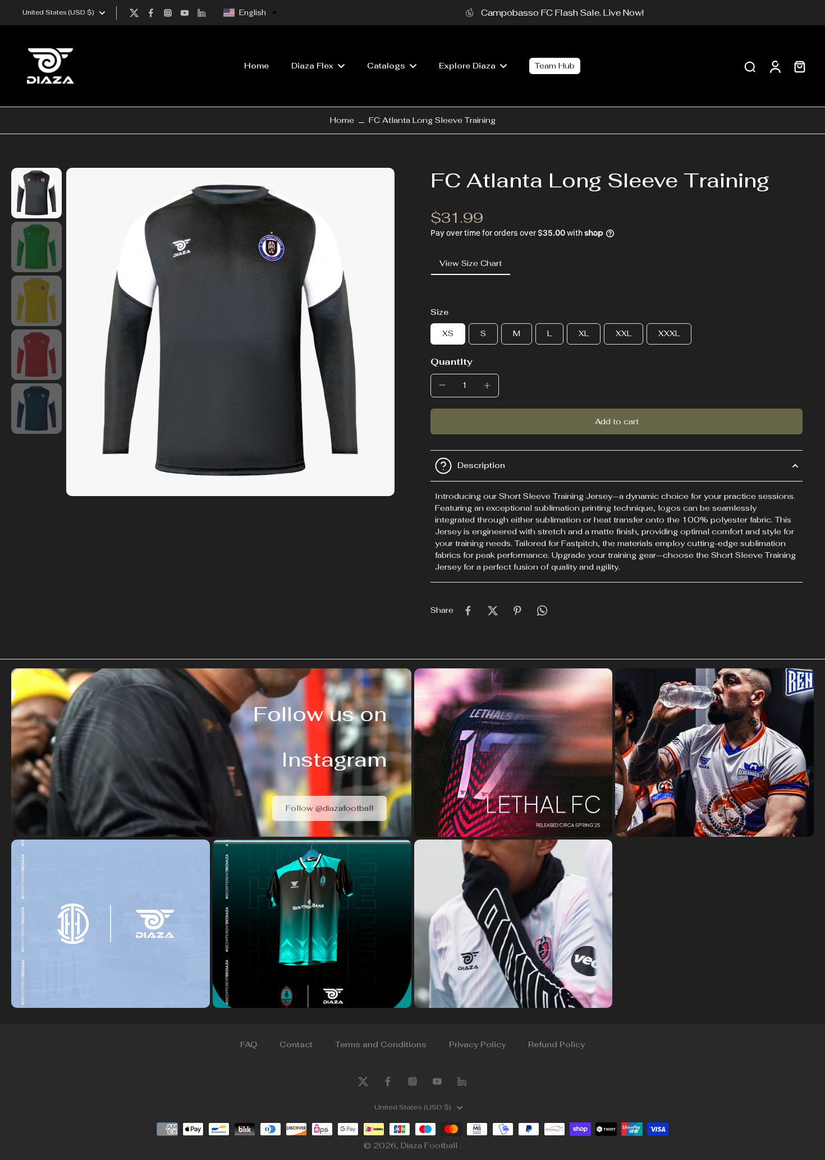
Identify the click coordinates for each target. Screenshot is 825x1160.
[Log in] (774, 66)
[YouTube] (184, 13)
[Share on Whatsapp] (542, 610)
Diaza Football (430, 1145)
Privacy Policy (477, 1044)
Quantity (451, 362)
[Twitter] (134, 13)
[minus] (442, 385)
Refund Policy (556, 1044)
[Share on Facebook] (468, 610)
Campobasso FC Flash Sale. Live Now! (562, 12)
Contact (296, 1044)
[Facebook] (151, 13)
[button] (250, 13)
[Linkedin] (201, 13)
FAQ (248, 1044)
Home (342, 120)
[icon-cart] (799, 66)
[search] (749, 66)
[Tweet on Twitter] (492, 610)
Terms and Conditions (381, 1044)
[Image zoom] (230, 332)
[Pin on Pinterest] (517, 610)
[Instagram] (167, 13)
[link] (329, 807)
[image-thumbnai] (36, 193)
